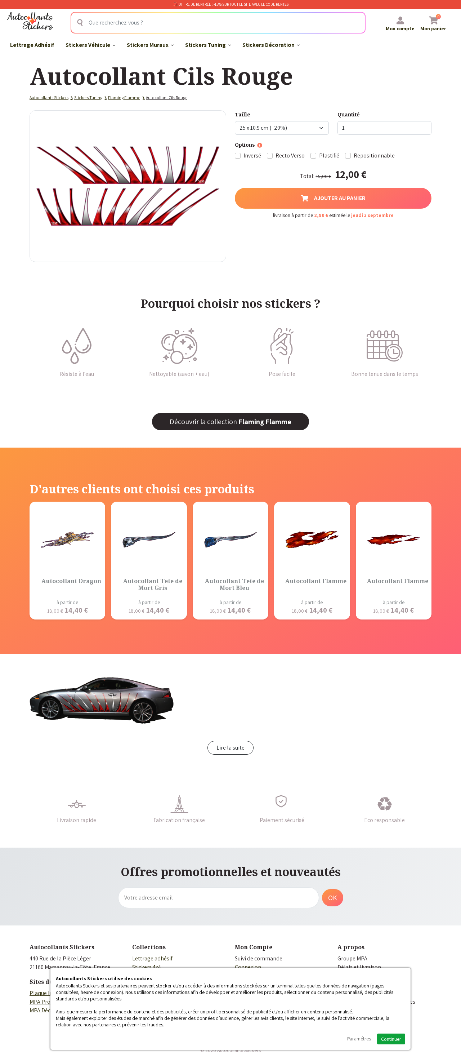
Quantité (348, 114)
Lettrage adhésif (152, 958)
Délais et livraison (359, 967)
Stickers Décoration (269, 45)
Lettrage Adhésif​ (32, 45)
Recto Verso (290, 155)
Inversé (252, 155)
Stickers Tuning (206, 45)
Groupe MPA (352, 958)
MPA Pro (40, 1001)
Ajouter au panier (340, 198)
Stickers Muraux (148, 45)
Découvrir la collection (230, 421)
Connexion (248, 967)
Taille (242, 114)
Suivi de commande (258, 958)
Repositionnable (374, 155)
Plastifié (329, 155)
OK (332, 897)
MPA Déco (42, 1010)
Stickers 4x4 (146, 967)
